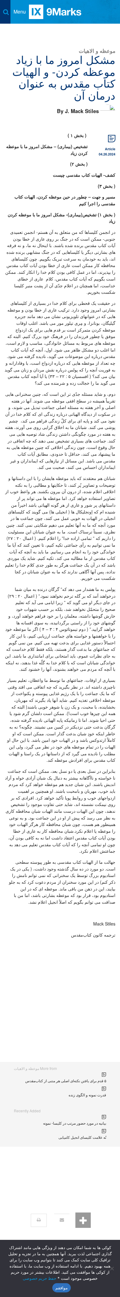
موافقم (61, 1287)
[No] (112, 1268)
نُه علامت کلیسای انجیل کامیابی (82, 1137)
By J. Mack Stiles (78, 111)
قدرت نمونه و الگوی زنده (87, 1095)
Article (110, 149)
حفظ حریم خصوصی (39, 1278)
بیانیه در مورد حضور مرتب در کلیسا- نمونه (74, 1123)
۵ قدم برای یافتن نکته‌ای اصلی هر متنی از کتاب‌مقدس (65, 1081)
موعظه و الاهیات (97, 50)
